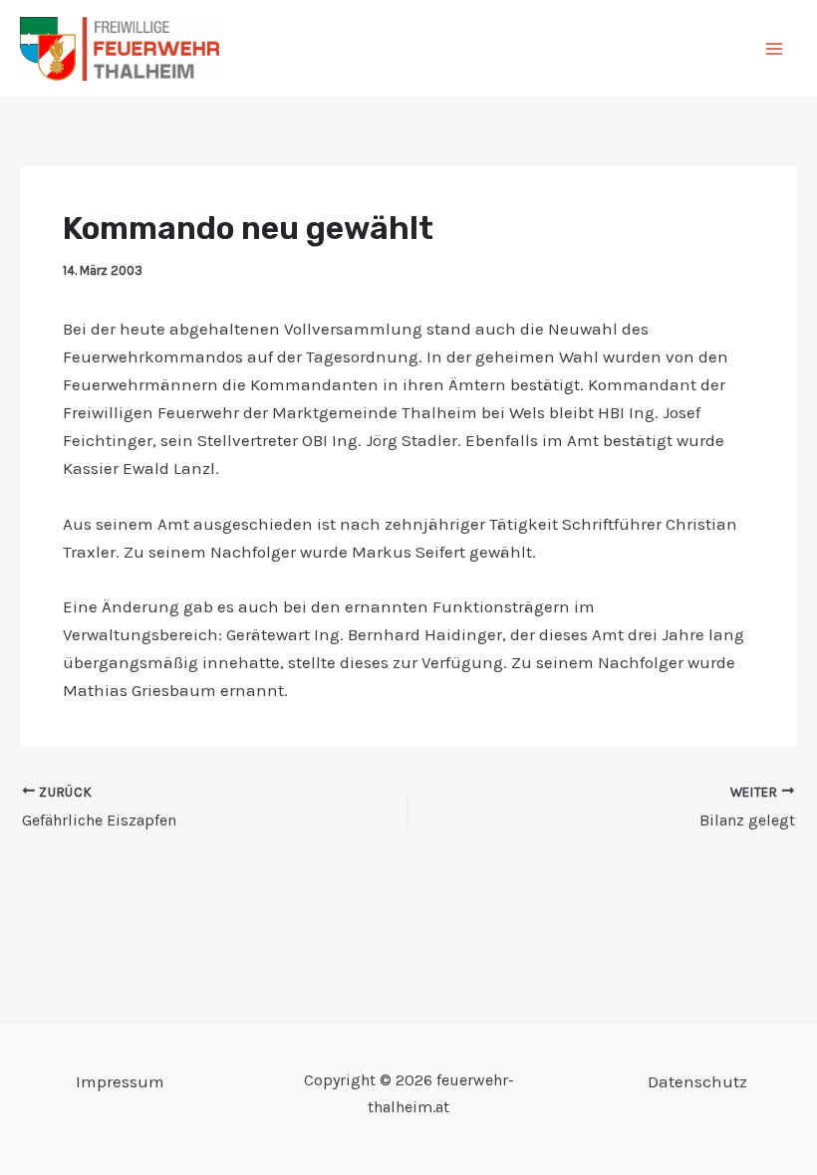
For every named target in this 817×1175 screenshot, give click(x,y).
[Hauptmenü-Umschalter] (775, 49)
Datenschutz (697, 1081)
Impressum (120, 1081)
